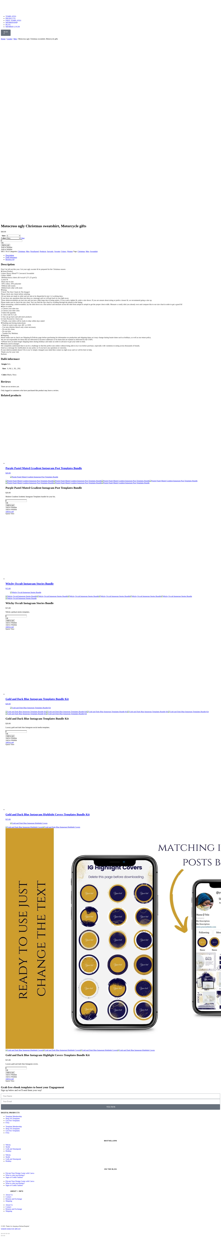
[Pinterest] (10, 1219)
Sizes (4, 236)
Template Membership (14, 1116)
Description (10, 255)
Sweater (57, 251)
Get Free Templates (13, 1121)
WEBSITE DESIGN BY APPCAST (10, 1229)
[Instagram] (4, 1219)
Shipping (9, 1201)
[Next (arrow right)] (4, 1235)
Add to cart (5, 245)
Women (70, 251)
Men (15, 39)
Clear (23, 238)
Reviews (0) (10, 259)
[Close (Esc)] (2, 1233)
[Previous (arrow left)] (2, 1235)
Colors (3, 238)
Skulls (8, 1147)
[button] (6, 247)
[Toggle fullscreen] (6, 1233)
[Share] (4, 1233)
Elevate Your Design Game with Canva (20, 1173)
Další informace (11, 257)
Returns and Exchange (14, 1199)
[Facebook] (16, 1219)
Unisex (63, 251)
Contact (8, 1197)
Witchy (8, 1145)
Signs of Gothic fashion (14, 1177)
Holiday (8, 1151)
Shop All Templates (13, 1118)
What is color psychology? (15, 1175)
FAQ (7, 1123)
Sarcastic (50, 251)
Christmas (21, 251)
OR (2, 243)
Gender (9, 39)
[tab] (113, 255)
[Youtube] (22, 1219)
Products (43, 251)
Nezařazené (34, 251)
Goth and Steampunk (13, 1149)
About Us (9, 1195)
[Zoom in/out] (9, 1233)
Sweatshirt (94, 251)
